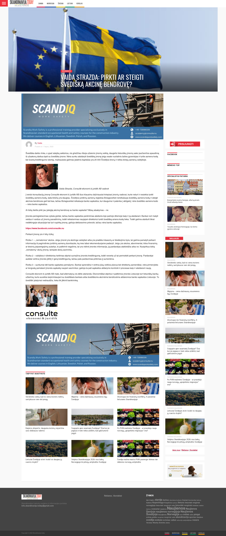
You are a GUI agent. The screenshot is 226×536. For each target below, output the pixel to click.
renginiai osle (169, 517)
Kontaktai (193, 450)
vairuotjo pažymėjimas (184, 520)
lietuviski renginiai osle (165, 505)
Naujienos (176, 508)
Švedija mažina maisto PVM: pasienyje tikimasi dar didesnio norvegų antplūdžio (137, 461)
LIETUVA (70, 3)
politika (154, 517)
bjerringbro (150, 500)
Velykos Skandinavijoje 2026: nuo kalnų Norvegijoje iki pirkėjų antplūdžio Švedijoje (88, 461)
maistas (196, 505)
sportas (192, 517)
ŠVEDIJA (60, 3)
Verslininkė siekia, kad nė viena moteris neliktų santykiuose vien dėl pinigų (45, 398)
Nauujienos (162, 514)
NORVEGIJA (50, 3)
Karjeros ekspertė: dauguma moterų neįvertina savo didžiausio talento (45, 429)
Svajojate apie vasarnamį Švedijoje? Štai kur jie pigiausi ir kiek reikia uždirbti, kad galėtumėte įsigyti (90, 431)
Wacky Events (159, 522)
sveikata (158, 519)
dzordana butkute (176, 500)
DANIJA (40, 3)
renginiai (161, 517)
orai (181, 514)
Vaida (39, 143)
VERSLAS (79, 3)
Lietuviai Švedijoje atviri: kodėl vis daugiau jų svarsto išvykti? (44, 461)
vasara (195, 519)
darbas (166, 500)
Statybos (200, 517)
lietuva (181, 502)
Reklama (185, 450)
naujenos (163, 509)
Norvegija (173, 514)
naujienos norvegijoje (168, 511)
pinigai (197, 514)
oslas (186, 514)
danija (158, 499)
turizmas (166, 520)
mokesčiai (155, 509)
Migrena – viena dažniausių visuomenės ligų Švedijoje (89, 398)
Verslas (149, 522)
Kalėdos (149, 503)
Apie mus (176, 450)
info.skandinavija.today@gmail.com (37, 505)
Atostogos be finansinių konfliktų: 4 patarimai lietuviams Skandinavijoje (136, 398)
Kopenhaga (158, 502)
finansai (185, 500)
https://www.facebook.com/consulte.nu (45, 228)
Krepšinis (168, 502)
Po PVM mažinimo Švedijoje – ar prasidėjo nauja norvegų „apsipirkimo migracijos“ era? (137, 429)
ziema (168, 523)
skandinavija (182, 516)
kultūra (175, 503)
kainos (199, 500)
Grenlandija (192, 500)
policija (148, 517)
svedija (150, 519)
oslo (191, 514)
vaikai (173, 519)
